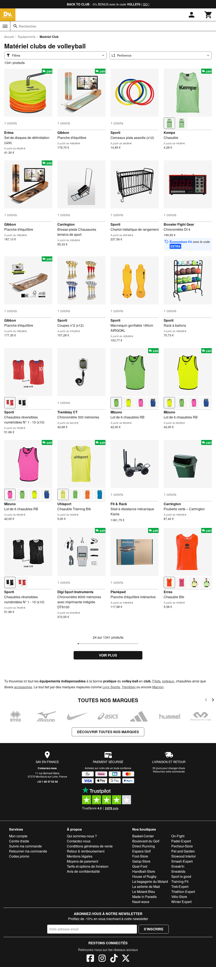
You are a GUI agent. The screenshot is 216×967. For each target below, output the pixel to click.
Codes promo (19, 856)
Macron (157, 687)
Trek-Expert (179, 886)
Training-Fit (179, 881)
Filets (156, 681)
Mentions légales (79, 856)
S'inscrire (153, 929)
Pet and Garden (183, 851)
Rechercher (27, 26)
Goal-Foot (139, 866)
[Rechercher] (15, 26)
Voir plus (108, 655)
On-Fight (177, 836)
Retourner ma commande (28, 851)
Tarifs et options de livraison (87, 866)
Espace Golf (141, 851)
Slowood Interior (183, 856)
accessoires (23, 687)
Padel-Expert (181, 841)
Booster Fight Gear (179, 224)
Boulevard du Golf (145, 841)
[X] (126, 959)
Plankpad (118, 591)
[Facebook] (90, 959)
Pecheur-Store (182, 846)
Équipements (26, 37)
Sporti (115, 132)
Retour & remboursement (85, 851)
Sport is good (181, 876)
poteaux (168, 681)
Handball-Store (143, 871)
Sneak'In (177, 866)
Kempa (169, 132)
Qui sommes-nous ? (82, 836)
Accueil (9, 37)
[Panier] (208, 15)
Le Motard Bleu (143, 891)
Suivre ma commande (25, 846)
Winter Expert (181, 901)
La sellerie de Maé (146, 886)
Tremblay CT (67, 412)
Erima (9, 132)
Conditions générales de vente (90, 846)
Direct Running (143, 846)
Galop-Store (141, 861)
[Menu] (5, 26)
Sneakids (178, 871)
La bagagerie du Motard (150, 881)
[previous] (206, 700)
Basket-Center (143, 836)
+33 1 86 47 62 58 (47, 781)
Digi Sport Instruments (75, 591)
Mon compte (18, 836)
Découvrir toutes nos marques (108, 731)
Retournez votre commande (169, 771)
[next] (213, 700)
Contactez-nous (47, 768)
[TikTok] (114, 959)
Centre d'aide (19, 841)
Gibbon (63, 132)
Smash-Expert (182, 861)
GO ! (146, 4)
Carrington (66, 224)
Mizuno (116, 412)
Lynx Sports (111, 687)
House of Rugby (144, 876)
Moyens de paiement (82, 861)
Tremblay (129, 687)
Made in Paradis (144, 896)
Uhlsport (64, 503)
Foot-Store (140, 856)
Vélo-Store (179, 896)
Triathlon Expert (183, 891)
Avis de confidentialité (83, 871)
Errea (168, 591)
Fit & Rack (119, 503)
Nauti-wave (140, 901)
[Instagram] (102, 959)
